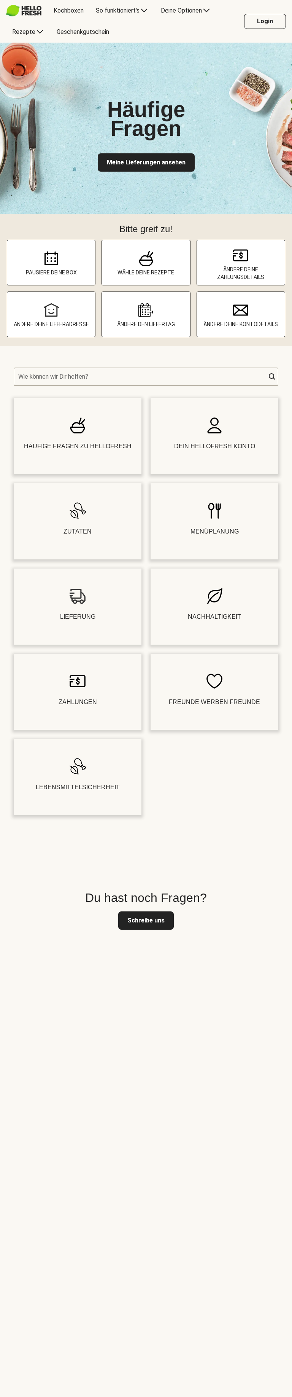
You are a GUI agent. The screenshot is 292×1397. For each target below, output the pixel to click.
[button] (272, 376)
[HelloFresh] (23, 10)
